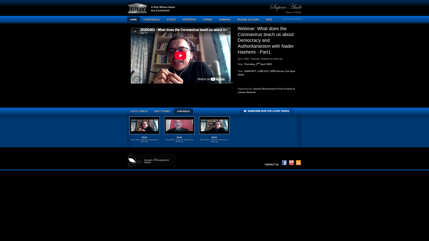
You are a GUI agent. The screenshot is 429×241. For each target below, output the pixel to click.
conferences (152, 19)
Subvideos (183, 111)
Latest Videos (139, 111)
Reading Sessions (248, 19)
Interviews (189, 19)
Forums (207, 19)
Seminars (225, 19)
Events (171, 19)
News (269, 19)
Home (133, 19)
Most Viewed (162, 111)
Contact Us (272, 164)
